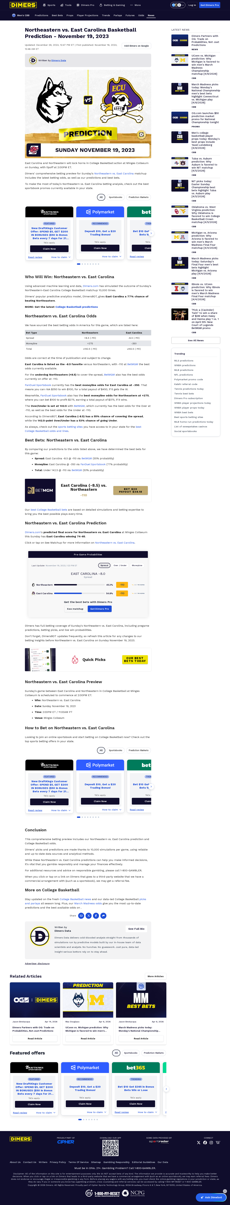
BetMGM (132, 364)
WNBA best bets (183, 412)
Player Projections (87, 15)
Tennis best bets (184, 393)
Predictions (41, 15)
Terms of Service (78, 1162)
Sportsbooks (115, 197)
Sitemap (96, 1162)
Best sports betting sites (188, 417)
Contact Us (29, 1162)
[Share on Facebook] (96, 916)
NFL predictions (183, 374)
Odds (141, 15)
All (101, 197)
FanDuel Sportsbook (38, 385)
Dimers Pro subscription (188, 398)
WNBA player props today (189, 407)
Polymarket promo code (188, 379)
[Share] (103, 916)
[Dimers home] (23, 5)
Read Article (35, 1038)
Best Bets (57, 15)
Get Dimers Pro (210, 5)
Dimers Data (58, 60)
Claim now (49, 248)
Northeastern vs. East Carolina (114, 173)
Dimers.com (90, 286)
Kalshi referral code (185, 384)
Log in (192, 5)
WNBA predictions (184, 365)
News (151, 15)
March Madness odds (88, 903)
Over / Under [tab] (120, 565)
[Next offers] (151, 233)
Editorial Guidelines (143, 1162)
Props (70, 15)
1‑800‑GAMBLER (145, 1168)
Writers (43, 1162)
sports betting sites (70, 426)
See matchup (75, 608)
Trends (106, 15)
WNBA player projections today (192, 403)
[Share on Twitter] (89, 916)
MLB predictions (183, 370)
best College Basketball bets (49, 509)
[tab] (78, 264)
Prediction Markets (139, 197)
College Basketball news (75, 899)
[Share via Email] (81, 916)
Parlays (118, 15)
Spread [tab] (104, 565)
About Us (15, 1162)
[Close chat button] (225, 1191)
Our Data (163, 1162)
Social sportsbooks (185, 431)
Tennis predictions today (189, 388)
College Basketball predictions (76, 306)
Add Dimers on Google (136, 46)
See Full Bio (136, 928)
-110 (122, 584)
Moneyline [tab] (137, 565)
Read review (35, 257)
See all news (196, 340)
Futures (130, 15)
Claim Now (100, 248)
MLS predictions (183, 360)
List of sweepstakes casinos (190, 426)
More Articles (156, 976)
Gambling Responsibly (116, 1162)
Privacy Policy (58, 1162)
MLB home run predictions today (193, 421)
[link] (199, 1143)
